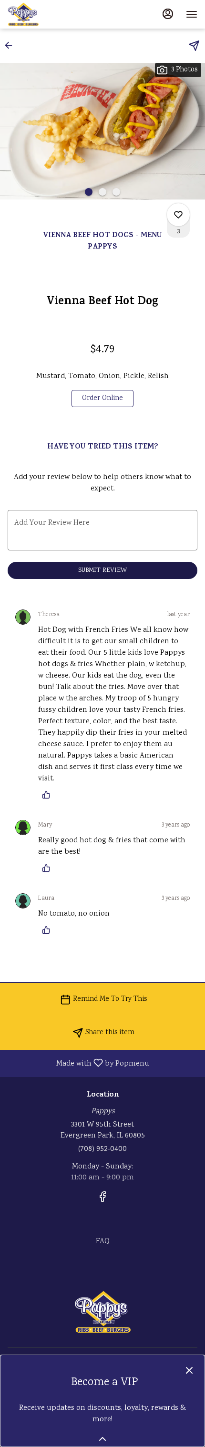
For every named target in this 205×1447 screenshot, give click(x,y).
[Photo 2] (102, 192)
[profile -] (168, 14)
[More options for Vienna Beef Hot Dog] (178, 214)
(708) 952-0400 (102, 1149)
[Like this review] (48, 794)
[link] (102, 398)
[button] (11, 45)
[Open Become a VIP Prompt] (102, 1439)
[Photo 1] (88, 192)
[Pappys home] (50, 14)
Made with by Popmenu (78, 1063)
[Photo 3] (116, 192)
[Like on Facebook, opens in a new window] (102, 1199)
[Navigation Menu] (191, 14)
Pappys (102, 1311)
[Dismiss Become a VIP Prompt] (189, 1370)
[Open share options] (194, 45)
